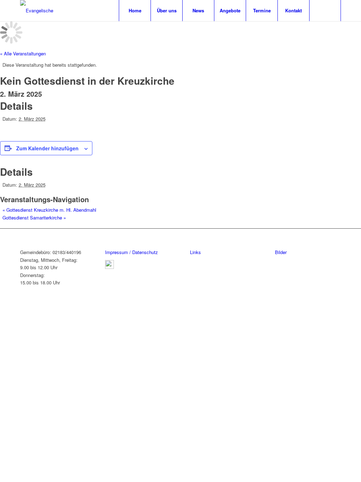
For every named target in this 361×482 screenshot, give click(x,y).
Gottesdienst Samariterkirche (34, 217)
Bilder (281, 252)
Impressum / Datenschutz (131, 252)
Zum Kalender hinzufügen (47, 148)
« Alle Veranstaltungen (23, 53)
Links (195, 252)
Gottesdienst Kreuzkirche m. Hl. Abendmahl (49, 209)
